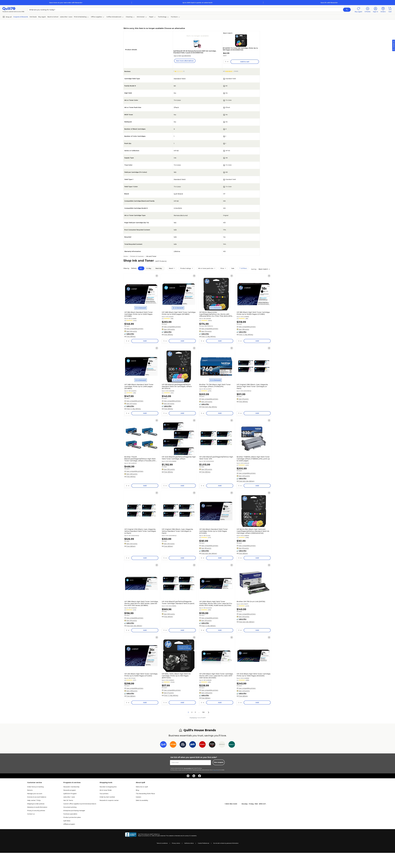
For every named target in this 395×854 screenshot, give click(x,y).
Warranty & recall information (37, 807)
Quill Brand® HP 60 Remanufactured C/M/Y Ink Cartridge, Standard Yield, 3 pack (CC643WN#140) (194, 51)
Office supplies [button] (96, 17)
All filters (244, 268)
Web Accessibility (142, 800)
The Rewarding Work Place (145, 793)
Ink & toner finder (106, 790)
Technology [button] (162, 17)
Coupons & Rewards (20, 17)
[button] (347, 10)
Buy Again (42, 17)
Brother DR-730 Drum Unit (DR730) (251, 601)
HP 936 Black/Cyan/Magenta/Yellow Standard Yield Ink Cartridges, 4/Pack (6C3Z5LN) (177, 386)
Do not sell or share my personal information (225, 843)
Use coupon (218, 762)
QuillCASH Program (70, 793)
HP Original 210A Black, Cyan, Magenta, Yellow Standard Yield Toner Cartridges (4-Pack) (140, 531)
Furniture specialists (70, 814)
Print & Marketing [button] (80, 17)
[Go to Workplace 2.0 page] (232, 744)
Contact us (31, 814)
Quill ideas (66, 821)
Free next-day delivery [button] (209, 407)
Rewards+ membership (71, 787)
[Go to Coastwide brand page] (173, 744)
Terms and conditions (187, 768)
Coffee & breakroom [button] (113, 17)
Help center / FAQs (34, 800)
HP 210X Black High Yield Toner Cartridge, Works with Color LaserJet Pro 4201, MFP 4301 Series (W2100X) (216, 676)
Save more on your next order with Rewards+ (65, 2)
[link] (156, 275)
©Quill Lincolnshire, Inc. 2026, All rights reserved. (152, 835)
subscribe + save (66, 17)
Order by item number (107, 797)
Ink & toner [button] (141, 17)
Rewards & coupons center (109, 800)
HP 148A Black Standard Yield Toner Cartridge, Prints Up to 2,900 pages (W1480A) (138, 386)
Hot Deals (33, 17)
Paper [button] (151, 17)
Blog (137, 790)
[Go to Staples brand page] (202, 744)
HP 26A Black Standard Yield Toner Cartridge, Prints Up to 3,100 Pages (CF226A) (213, 531)
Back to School (53, 17)
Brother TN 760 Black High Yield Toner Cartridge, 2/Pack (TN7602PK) (215, 385)
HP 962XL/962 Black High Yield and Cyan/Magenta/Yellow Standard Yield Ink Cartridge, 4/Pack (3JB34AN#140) (253, 531)
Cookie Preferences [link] (203, 843)
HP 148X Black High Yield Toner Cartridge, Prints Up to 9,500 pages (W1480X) (179, 313)
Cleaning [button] (129, 17)
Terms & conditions (162, 843)
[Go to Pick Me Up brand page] (183, 744)
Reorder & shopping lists (108, 787)
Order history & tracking (35, 787)
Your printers (104, 793)
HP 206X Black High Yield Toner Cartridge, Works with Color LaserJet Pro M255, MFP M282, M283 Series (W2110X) (215, 603)
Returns (30, 790)
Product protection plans (72, 817)
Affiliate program (69, 824)
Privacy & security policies (36, 810)
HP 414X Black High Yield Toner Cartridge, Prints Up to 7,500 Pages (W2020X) (254, 675)
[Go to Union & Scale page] (222, 744)
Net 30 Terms (68, 800)
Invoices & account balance (36, 797)
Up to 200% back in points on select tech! (197, 2)
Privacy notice (176, 843)
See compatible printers (134, 328)
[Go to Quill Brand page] (163, 744)
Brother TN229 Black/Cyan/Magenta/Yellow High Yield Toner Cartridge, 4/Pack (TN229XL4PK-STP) (140, 459)
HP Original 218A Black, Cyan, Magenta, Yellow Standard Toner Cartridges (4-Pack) (177, 531)
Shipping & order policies (35, 804)
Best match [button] (263, 269)
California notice (189, 843)
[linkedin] (193, 775)
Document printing (69, 807)
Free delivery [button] (130, 336)
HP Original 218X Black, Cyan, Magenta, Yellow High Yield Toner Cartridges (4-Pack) (252, 386)
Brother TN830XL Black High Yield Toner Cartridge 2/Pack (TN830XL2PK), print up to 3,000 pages (253, 459)
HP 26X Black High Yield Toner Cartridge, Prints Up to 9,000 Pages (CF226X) (141, 675)
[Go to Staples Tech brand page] (212, 744)
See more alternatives (185, 61)
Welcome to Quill (142, 787)
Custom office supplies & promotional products (79, 804)
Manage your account (34, 793)
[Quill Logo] (8, 8)
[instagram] (188, 775)
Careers (138, 797)
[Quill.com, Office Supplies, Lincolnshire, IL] (130, 835)
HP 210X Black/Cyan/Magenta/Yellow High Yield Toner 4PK (216, 458)
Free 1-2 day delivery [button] (208, 336)
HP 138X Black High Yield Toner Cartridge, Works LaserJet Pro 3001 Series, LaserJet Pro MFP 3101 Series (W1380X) (141, 603)
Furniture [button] (174, 17)
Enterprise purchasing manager (74, 810)
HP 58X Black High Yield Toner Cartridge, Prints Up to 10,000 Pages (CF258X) (253, 313)
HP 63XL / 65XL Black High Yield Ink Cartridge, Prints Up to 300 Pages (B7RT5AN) (176, 676)
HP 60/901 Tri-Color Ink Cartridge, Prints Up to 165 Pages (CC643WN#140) (240, 49)
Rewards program (69, 790)
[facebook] (199, 775)
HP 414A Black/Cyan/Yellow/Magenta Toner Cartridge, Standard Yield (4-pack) (178, 602)
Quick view (141, 304)
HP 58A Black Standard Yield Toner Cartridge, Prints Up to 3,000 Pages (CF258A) (138, 314)
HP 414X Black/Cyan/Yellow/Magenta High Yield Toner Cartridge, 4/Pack (179, 458)
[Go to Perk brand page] (193, 744)
